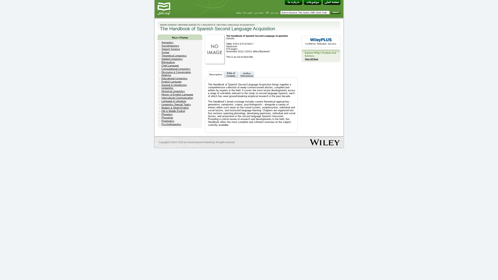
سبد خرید (274, 12)
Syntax (165, 52)
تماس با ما (247, 12)
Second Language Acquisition (235, 25)
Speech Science (170, 49)
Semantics (167, 42)
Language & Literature (173, 101)
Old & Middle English (173, 111)
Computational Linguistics (175, 68)
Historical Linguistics (173, 91)
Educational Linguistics (174, 78)
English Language (171, 81)
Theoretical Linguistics (174, 55)
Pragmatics (167, 121)
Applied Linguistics (172, 59)
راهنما (238, 12)
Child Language (170, 65)
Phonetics (167, 114)
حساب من (259, 12)
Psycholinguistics (171, 124)
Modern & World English (175, 107)
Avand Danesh (168, 25)
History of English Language (177, 94)
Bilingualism (168, 62)
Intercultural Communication (177, 97)
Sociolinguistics (170, 45)
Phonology (167, 117)
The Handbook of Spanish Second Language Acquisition (257, 36)
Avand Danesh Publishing (201, 142)
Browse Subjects (189, 25)
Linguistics (208, 25)
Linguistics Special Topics (176, 104)
